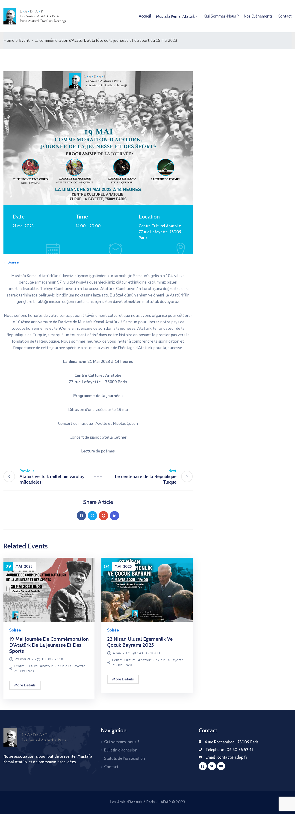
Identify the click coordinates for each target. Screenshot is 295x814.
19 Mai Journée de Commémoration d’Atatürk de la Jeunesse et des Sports (49, 645)
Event (24, 40)
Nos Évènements (258, 16)
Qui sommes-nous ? (221, 16)
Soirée (13, 262)
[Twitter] (92, 515)
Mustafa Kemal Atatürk (175, 16)
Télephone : (229, 749)
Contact (285, 16)
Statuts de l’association (124, 758)
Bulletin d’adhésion (121, 750)
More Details (24, 685)
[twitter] (212, 766)
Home (8, 40)
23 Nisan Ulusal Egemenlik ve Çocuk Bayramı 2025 (140, 642)
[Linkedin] (114, 515)
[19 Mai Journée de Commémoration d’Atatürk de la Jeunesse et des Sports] (48, 589)
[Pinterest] (103, 515)
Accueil (145, 16)
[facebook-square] (203, 766)
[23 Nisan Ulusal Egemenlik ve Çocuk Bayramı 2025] (146, 589)
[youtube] (221, 766)
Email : (226, 757)
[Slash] (98, 476)
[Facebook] (81, 515)
